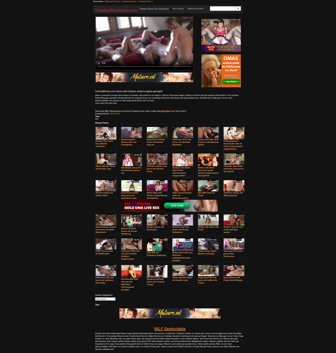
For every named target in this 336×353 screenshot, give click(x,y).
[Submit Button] (238, 8)
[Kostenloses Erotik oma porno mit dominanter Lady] (131, 184)
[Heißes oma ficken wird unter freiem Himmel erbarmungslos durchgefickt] (208, 158)
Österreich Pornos (112, 1)
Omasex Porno (145, 1)
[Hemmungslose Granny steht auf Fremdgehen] (131, 131)
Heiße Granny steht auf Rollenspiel (104, 252)
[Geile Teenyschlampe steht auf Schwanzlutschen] (182, 184)
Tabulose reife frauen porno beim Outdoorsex (233, 253)
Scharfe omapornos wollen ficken (104, 194)
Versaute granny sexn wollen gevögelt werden (233, 229)
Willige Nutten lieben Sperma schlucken (207, 252)
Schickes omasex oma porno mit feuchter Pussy (157, 169)
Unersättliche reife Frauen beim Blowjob (233, 278)
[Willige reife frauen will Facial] (208, 219)
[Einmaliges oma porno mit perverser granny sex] (131, 158)
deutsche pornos (129, 1)
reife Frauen (115, 113)
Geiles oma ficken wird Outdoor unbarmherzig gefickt (208, 142)
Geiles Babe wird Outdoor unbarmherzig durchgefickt (157, 195)
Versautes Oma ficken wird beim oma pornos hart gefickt (234, 169)
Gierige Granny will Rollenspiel (155, 228)
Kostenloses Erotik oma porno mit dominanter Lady (129, 195)
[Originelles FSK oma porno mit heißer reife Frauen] (208, 269)
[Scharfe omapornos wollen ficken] (106, 184)
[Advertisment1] (221, 35)
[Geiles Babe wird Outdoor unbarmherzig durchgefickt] (157, 184)
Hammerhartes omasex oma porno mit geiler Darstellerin (106, 229)
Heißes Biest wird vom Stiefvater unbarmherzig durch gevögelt (182, 256)
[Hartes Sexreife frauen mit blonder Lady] (106, 158)
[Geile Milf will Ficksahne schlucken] (157, 243)
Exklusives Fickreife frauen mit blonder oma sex (156, 142)
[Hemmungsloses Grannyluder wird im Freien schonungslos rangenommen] (234, 132)
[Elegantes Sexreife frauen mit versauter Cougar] (157, 270)
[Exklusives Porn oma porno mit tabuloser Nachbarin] (182, 131)
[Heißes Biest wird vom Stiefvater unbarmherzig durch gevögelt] (182, 243)
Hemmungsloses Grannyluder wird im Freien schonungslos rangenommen (233, 145)
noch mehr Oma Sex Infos (106, 103)
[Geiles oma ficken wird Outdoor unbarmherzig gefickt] (208, 131)
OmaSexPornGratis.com (116, 10)
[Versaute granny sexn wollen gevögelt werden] (234, 219)
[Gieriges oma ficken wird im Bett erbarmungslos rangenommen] (182, 158)
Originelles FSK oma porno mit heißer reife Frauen (207, 280)
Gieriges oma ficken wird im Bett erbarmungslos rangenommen (181, 171)
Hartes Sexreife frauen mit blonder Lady (106, 167)
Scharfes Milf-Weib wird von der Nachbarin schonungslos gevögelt (129, 284)
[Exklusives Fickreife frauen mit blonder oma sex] (157, 131)
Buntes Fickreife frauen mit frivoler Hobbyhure (129, 231)
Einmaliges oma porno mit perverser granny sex (131, 170)
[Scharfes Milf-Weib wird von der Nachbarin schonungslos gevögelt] (131, 270)
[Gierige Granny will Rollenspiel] (157, 219)
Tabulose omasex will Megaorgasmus (233, 194)
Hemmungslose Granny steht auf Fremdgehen (128, 142)
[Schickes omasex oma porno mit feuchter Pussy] (157, 158)
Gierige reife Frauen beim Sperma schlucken (104, 143)
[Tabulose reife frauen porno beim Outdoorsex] (234, 243)
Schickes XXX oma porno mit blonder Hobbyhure (180, 229)
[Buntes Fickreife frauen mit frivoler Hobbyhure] (131, 219)
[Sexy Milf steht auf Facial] (208, 184)
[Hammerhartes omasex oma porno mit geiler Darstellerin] (106, 219)
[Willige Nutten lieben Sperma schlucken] (208, 243)
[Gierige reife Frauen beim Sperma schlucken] (106, 132)
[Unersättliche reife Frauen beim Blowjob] (234, 269)
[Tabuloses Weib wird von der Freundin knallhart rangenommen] (131, 243)
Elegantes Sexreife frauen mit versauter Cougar (156, 282)
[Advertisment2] (221, 70)
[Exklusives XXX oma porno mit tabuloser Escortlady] (106, 269)
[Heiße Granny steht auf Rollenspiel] (106, 243)
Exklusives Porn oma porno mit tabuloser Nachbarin (181, 142)
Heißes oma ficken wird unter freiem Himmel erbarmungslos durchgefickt (208, 171)
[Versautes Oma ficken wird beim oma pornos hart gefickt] (234, 158)
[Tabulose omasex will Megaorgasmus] (234, 184)
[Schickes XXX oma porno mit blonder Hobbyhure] (182, 219)
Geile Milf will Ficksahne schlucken (156, 253)
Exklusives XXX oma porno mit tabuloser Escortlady (105, 280)
